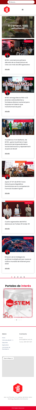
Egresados (5, 345)
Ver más (7, 69)
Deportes (5, 342)
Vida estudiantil (20, 27)
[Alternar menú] (22, 9)
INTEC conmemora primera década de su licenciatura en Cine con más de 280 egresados (17, 62)
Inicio (3, 338)
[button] (3, 302)
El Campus (14, 25)
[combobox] (21, 2)
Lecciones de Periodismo (6, 348)
